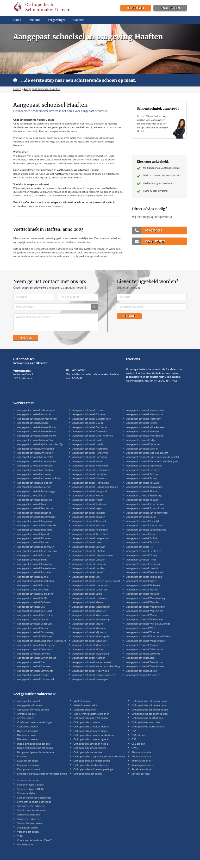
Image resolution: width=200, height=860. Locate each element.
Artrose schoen (25, 718)
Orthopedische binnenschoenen (91, 761)
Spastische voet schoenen (31, 811)
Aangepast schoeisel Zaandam (143, 645)
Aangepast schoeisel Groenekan (90, 432)
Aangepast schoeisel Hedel (87, 462)
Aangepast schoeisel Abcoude (34, 415)
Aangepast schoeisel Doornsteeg (35, 633)
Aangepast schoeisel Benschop (34, 513)
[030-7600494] (135, 8)
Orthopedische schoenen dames (150, 701)
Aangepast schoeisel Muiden (88, 650)
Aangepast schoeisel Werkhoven (144, 620)
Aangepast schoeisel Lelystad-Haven (92, 556)
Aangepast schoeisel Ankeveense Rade (38, 479)
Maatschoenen (81, 701)
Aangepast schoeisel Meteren (88, 628)
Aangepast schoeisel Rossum (142, 500)
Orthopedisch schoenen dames (91, 727)
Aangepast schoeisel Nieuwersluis (145, 410)
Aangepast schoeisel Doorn (32, 628)
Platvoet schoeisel (141, 753)
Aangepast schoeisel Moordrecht (90, 645)
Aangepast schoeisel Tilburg (141, 556)
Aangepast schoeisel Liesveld (88, 573)
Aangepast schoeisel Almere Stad (35, 440)
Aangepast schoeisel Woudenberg (145, 641)
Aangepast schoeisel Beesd (32, 504)
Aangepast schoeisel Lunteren (89, 598)
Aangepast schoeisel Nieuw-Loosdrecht (94, 675)
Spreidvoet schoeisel (28, 815)
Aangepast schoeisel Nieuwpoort (144, 415)
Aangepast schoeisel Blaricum (33, 543)
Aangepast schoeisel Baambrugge (36, 492)
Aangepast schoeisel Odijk (140, 440)
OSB (134, 740)
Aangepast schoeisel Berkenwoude (36, 526)
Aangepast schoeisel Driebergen (35, 637)
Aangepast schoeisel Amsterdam (35, 470)
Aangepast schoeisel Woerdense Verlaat (148, 637)
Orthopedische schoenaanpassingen (93, 770)
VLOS (20, 836)
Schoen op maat (141, 774)
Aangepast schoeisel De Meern (34, 603)
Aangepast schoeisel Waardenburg (145, 598)
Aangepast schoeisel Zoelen (141, 671)
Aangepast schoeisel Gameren (89, 415)
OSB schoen (138, 744)
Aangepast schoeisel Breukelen (34, 564)
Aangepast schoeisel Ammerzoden (36, 462)
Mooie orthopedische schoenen (91, 714)
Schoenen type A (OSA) (30, 785)
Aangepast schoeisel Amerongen (35, 449)
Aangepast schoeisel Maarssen (89, 611)
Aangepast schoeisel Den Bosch (35, 611)
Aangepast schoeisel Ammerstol (35, 457)
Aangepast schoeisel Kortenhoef (90, 534)
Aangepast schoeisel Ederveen (34, 667)
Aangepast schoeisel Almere (32, 423)
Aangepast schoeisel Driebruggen (36, 645)
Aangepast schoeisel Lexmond (89, 564)
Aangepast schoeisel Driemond (34, 650)
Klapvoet (22, 757)
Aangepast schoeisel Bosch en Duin (37, 551)
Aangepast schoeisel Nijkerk (141, 423)
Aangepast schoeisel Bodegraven (35, 547)
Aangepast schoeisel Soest (140, 517)
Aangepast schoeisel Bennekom (35, 509)
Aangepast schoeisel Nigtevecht (143, 419)
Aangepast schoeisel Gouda (87, 423)
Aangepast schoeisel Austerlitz (34, 487)
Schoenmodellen (26, 794)
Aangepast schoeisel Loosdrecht (90, 590)
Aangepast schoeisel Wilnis (141, 628)
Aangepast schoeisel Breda (32, 560)
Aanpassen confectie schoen (33, 710)
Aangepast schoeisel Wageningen (145, 611)
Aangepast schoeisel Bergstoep (34, 521)
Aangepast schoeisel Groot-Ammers (92, 436)
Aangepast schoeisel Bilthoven (34, 539)
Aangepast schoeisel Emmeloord (35, 679)
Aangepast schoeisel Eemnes (33, 675)
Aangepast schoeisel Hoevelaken (90, 483)
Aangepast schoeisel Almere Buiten (37, 428)
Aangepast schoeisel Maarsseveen (91, 615)
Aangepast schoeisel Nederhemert (91, 662)
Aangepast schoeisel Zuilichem (143, 675)
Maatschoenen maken (85, 705)
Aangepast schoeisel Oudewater (144, 466)
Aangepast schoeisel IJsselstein (89, 504)
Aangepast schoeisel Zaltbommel (144, 650)
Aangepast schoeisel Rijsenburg (143, 496)
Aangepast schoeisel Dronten (33, 654)
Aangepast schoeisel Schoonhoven (145, 509)
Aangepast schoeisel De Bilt (32, 598)
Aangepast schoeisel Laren (87, 543)
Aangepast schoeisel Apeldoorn (35, 483)
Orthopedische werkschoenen (148, 727)
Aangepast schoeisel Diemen (33, 620)
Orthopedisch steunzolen (87, 753)
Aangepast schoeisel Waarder (142, 603)
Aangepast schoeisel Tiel (139, 547)
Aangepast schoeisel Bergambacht (36, 517)
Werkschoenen (25, 845)
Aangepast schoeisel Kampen (88, 517)
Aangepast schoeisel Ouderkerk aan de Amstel (152, 457)
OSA (134, 731)
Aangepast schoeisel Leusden (88, 560)
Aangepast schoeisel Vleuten (142, 590)
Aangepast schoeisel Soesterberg (144, 526)
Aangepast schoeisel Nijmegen (143, 432)
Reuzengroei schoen (143, 765)
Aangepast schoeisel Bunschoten (35, 581)
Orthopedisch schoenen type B (91, 744)
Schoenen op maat (28, 781)
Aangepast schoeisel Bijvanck (33, 534)
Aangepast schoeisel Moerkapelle (90, 637)
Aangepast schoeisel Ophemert (143, 445)
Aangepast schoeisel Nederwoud (90, 671)
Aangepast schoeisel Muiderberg (90, 654)
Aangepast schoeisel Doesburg (34, 624)
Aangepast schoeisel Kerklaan (88, 526)
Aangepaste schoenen (29, 705)
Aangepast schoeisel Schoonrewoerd (147, 513)
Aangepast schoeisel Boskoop (34, 556)
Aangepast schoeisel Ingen (87, 509)
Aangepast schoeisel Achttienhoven (37, 419)
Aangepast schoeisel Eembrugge (35, 671)
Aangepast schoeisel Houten (88, 496)
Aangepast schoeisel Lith (86, 577)
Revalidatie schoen (142, 770)
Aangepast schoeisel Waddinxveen (145, 607)
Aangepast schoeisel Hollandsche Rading (95, 487)
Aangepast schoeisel (28, 701)
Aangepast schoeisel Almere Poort (36, 436)
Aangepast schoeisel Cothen (33, 590)
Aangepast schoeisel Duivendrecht (36, 658)
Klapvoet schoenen (28, 765)
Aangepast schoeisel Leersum (88, 547)
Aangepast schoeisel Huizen (87, 500)
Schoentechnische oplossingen (34, 798)
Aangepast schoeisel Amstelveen (35, 466)
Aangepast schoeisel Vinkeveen (143, 586)
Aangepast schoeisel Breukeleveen (36, 568)
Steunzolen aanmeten (29, 823)
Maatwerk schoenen (84, 710)
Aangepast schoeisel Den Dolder (35, 615)
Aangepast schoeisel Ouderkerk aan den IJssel (152, 462)
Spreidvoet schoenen (29, 819)
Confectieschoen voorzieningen (35, 723)
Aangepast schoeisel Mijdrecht (89, 633)
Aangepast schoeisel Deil (31, 607)
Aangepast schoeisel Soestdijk (142, 521)
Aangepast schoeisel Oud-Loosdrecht (147, 453)
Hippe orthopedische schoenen (35, 748)
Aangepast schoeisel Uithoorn (143, 564)
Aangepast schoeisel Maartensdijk (91, 620)
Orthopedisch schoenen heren (90, 731)
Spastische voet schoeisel (31, 806)
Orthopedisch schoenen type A (91, 740)
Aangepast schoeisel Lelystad (88, 551)
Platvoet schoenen (142, 757)
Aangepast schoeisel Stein (140, 534)
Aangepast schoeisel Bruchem (34, 573)
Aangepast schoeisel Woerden (143, 633)
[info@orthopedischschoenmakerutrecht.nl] (170, 8)
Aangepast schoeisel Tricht (141, 560)
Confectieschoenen (28, 727)
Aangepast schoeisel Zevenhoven (145, 662)
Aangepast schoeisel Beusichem (35, 530)
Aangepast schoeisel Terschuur (143, 543)
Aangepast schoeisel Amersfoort (35, 453)
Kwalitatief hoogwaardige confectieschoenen (42, 774)
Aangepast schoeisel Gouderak (89, 428)
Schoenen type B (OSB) (30, 789)
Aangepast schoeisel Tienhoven (143, 551)
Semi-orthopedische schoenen (34, 802)
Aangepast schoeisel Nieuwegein (90, 679)
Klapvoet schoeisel (27, 761)
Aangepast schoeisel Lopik (87, 594)
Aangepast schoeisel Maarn (87, 603)
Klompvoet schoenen (29, 770)
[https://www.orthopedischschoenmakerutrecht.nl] (42, 8)
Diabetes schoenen (28, 740)
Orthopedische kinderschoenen (91, 765)
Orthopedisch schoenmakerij (89, 748)
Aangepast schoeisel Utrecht (142, 568)
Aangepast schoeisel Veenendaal (144, 573)
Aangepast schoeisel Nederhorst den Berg (96, 667)
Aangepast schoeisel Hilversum (89, 479)
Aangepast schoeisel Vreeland (143, 594)
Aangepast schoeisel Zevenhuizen (145, 667)
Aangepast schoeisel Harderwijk (90, 453)
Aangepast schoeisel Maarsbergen (91, 607)
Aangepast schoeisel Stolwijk (142, 539)
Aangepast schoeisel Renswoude (144, 487)
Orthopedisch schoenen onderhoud (94, 735)
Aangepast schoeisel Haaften (88, 440)
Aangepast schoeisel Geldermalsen (91, 419)
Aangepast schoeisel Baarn (32, 496)
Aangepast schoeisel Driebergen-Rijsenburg (41, 641)
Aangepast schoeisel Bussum (33, 586)
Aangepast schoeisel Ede (31, 662)
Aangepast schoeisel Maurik (87, 624)
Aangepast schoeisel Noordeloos (144, 436)
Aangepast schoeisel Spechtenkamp (146, 530)
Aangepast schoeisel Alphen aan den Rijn (40, 445)
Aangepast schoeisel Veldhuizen (144, 577)
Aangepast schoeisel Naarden (88, 658)
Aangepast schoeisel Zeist (140, 658)
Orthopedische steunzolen (146, 723)
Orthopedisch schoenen (87, 723)
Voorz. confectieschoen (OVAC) (34, 841)
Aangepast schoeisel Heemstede (90, 466)
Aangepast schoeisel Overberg (143, 470)
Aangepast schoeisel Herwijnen (89, 474)
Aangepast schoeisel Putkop (142, 474)
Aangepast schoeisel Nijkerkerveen (145, 428)
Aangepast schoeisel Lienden (88, 568)
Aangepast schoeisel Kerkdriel (89, 521)
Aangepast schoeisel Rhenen (142, 492)
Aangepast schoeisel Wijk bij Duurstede (148, 624)
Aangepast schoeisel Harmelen (89, 457)
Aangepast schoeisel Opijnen (142, 449)
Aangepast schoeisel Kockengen (90, 530)
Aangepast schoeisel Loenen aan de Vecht (96, 581)
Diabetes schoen (26, 735)
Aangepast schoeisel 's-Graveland (36, 410)
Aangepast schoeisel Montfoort (89, 641)
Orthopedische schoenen (87, 774)
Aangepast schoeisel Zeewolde (143, 654)
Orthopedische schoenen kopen (150, 710)
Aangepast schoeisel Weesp (141, 615)
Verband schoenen (28, 832)
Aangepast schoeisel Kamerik (88, 513)
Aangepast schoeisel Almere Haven (37, 432)
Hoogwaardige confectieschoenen (36, 753)
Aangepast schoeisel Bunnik (32, 577)
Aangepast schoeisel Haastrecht (90, 449)
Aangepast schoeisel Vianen (141, 581)
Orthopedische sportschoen (147, 718)
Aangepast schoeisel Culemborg (35, 594)
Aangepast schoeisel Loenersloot (90, 586)
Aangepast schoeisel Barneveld (34, 500)
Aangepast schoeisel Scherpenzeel (145, 504)
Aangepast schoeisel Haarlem (88, 445)
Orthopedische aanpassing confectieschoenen (99, 757)
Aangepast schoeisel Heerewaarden (92, 470)
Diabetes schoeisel (27, 731)
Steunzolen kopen (27, 828)
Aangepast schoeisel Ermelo (88, 410)
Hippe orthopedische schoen (33, 744)
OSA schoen (138, 735)
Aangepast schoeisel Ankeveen (34, 474)
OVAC (135, 748)
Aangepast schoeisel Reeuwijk (142, 483)
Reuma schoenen (141, 761)
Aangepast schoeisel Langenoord (91, 539)
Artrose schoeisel (26, 714)
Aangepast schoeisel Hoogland (89, 492)
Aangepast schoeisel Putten (141, 479)
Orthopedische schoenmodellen (150, 714)
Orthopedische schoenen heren (149, 705)
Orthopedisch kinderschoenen (90, 718)
